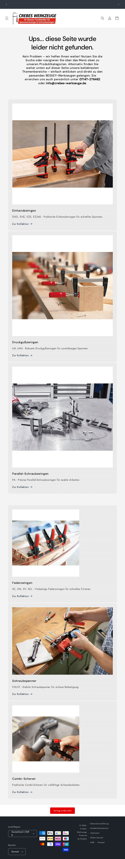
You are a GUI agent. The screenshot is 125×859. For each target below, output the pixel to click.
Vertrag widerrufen (62, 810)
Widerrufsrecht (96, 837)
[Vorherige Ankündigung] (6, 4)
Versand (101, 842)
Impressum (94, 833)
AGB (92, 842)
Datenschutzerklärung (99, 823)
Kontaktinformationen (99, 828)
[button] (6, 18)
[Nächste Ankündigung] (118, 4)
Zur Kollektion (20, 224)
